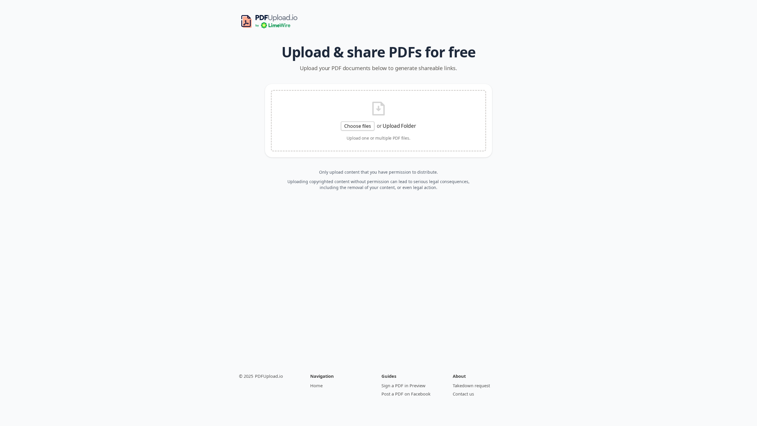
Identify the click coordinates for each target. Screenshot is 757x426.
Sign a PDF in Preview (403, 385)
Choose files (357, 126)
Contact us (463, 394)
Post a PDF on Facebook (406, 394)
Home (316, 385)
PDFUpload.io (269, 376)
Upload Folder (399, 125)
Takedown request (471, 385)
